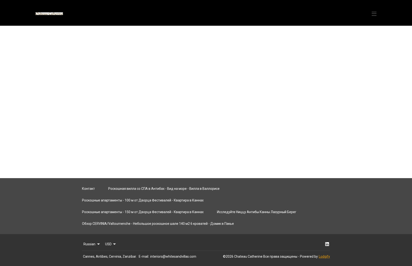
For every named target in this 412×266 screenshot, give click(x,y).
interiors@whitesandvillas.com (173, 256)
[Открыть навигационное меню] (374, 14)
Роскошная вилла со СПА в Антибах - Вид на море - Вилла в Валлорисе (164, 189)
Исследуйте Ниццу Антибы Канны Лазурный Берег (256, 212)
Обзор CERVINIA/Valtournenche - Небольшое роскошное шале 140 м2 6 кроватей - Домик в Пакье (158, 224)
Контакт (88, 189)
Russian (89, 244)
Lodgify (324, 256)
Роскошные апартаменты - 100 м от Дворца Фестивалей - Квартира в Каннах (143, 200)
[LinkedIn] (327, 244)
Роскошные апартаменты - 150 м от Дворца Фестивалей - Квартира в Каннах (143, 212)
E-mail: (144, 256)
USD (108, 244)
